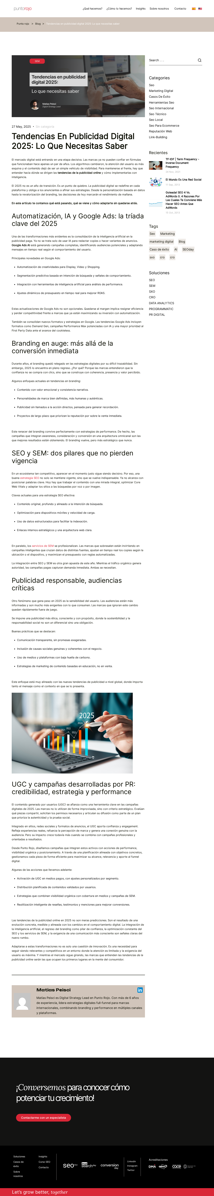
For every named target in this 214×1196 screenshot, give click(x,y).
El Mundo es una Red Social (183, 179)
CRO (152, 297)
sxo (152, 257)
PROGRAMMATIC (161, 309)
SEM (152, 285)
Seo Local (156, 119)
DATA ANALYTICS (161, 303)
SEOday (188, 249)
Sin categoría (45, 126)
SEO (152, 280)
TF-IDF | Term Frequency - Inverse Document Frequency (182, 162)
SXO (152, 291)
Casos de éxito (159, 96)
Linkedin (131, 1161)
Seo (151, 85)
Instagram (132, 1166)
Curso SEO (44, 1161)
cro (162, 257)
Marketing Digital (161, 91)
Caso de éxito (159, 249)
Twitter (131, 1170)
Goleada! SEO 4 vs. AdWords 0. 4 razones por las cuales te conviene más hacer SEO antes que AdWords (184, 200)
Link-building (158, 137)
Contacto (180, 8)
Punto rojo (23, 23)
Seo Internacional (161, 108)
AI (175, 249)
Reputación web (160, 131)
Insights (43, 1156)
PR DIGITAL (157, 314)
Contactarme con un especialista (43, 1117)
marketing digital (161, 241)
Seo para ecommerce (164, 125)
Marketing (167, 233)
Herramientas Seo (161, 102)
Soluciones (19, 1156)
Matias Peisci (53, 989)
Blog (38, 23)
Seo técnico (157, 114)
